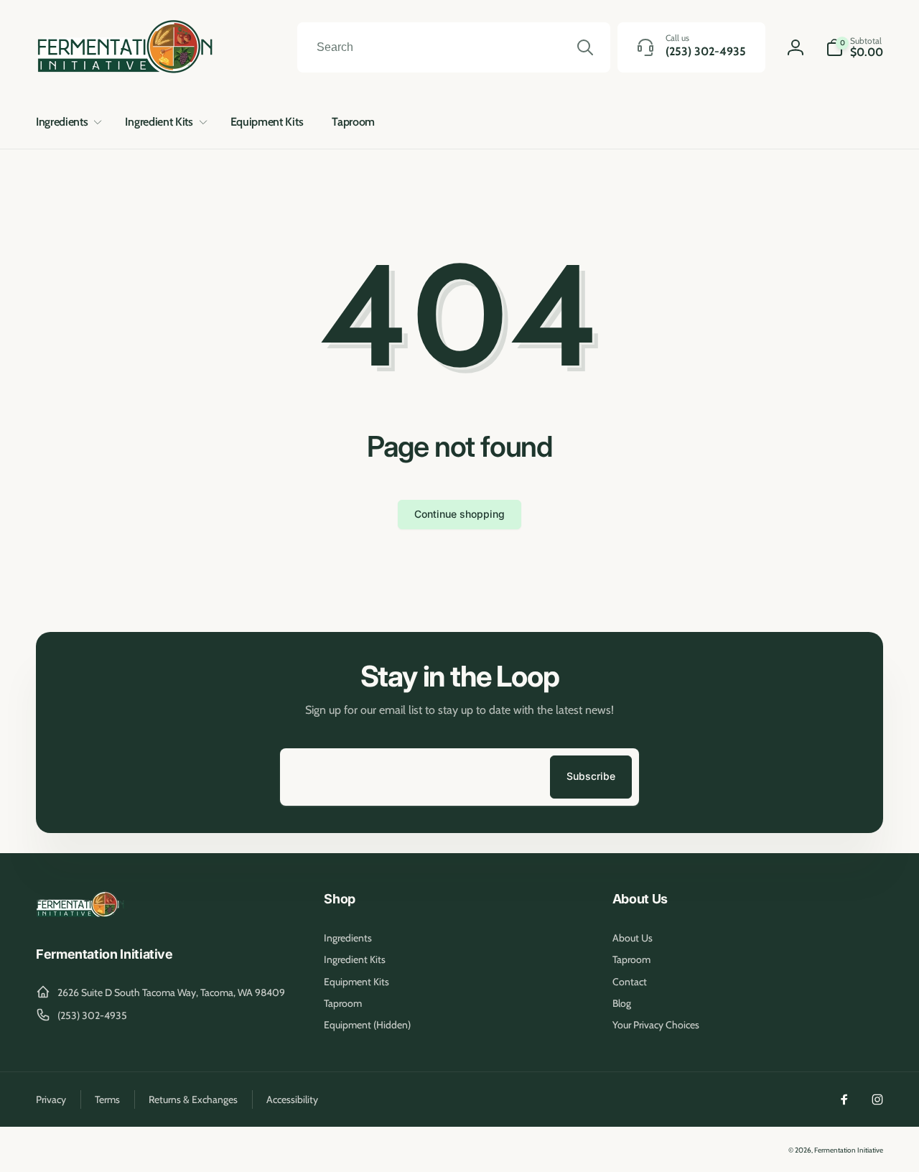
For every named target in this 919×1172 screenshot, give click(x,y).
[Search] (585, 47)
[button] (66, 122)
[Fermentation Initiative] (81, 915)
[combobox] (453, 47)
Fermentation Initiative (848, 1150)
